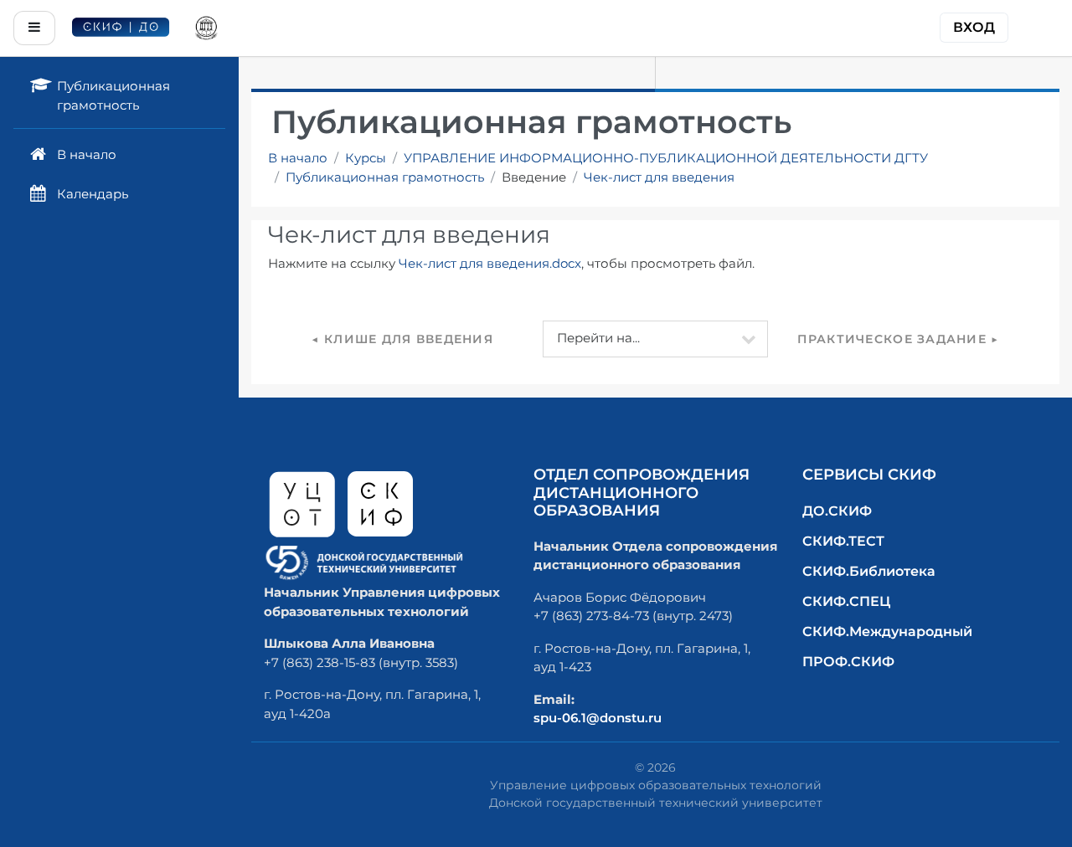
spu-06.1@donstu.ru (597, 718)
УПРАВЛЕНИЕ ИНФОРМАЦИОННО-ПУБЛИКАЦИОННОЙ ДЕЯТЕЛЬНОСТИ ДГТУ (666, 158)
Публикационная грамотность (385, 177)
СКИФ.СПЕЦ (846, 601)
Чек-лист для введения (659, 177)
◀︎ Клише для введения (402, 338)
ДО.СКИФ (837, 511)
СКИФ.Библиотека (868, 571)
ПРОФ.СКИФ (848, 662)
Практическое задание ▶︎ (897, 338)
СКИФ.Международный (887, 631)
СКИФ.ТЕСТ (843, 541)
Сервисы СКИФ (869, 474)
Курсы (365, 158)
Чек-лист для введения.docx (490, 263)
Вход (974, 27)
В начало (297, 158)
